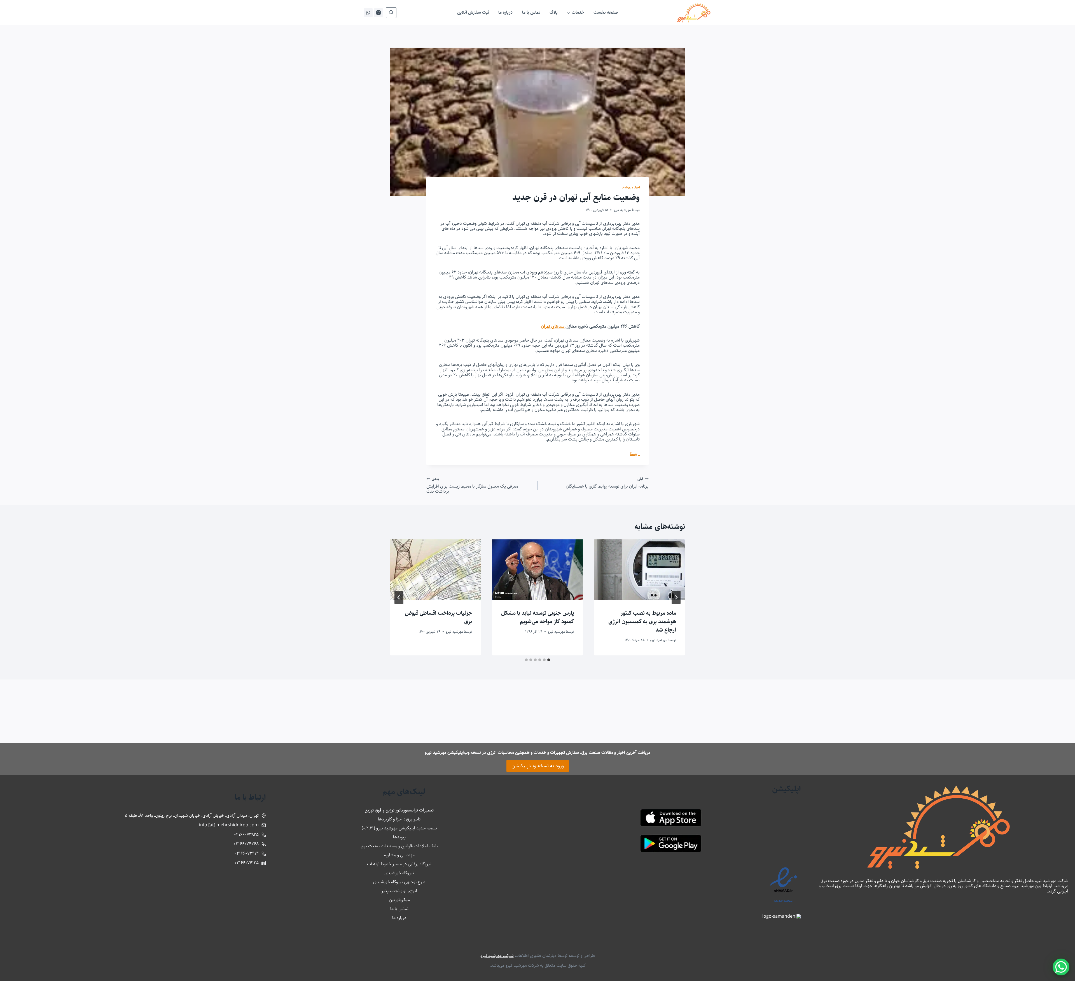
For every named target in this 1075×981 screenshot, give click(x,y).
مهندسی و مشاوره (399, 855)
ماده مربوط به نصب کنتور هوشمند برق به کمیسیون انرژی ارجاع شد (642, 621)
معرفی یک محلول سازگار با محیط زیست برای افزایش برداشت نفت (472, 485)
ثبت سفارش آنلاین (473, 12)
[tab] (548, 659)
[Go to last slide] (676, 597)
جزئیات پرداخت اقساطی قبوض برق (438, 617)
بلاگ (554, 12)
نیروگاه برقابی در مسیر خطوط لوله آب (399, 864)
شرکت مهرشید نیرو (497, 955)
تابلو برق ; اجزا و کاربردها (399, 819)
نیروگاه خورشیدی (399, 872)
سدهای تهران (553, 326)
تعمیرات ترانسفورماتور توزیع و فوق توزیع (399, 810)
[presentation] (639, 569)
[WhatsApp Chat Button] (1061, 967)
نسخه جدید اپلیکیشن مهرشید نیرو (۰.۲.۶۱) (399, 828)
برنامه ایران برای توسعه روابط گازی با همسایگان (607, 482)
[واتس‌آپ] (368, 12)
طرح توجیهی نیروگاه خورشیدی (399, 881)
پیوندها (399, 837)
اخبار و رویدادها (631, 187)
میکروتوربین (399, 899)
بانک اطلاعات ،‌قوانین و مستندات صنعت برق (399, 846)
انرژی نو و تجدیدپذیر (399, 890)
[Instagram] (378, 12)
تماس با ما (531, 12)
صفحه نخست (605, 12)
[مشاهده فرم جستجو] (391, 12)
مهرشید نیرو (622, 210)
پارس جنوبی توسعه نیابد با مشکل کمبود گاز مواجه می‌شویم (537, 617)
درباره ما (505, 12)
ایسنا (635, 453)
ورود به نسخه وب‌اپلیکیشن (537, 766)
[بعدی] (398, 597)
